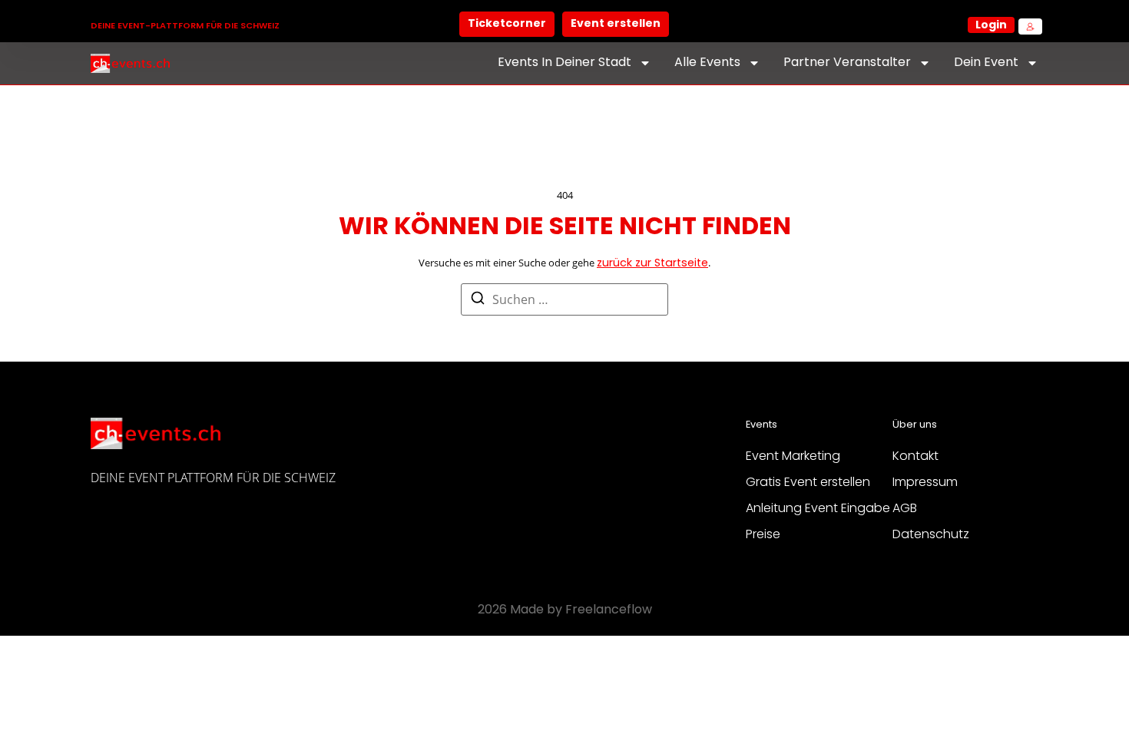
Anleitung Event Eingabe (818, 509)
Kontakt (915, 457)
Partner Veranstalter (847, 63)
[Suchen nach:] (564, 299)
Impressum (925, 483)
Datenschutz (930, 535)
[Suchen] (478, 300)
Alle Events (707, 63)
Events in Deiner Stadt (564, 63)
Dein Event (986, 63)
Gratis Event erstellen (808, 483)
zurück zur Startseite (652, 264)
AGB (904, 509)
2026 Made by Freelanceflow (565, 610)
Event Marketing (793, 457)
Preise (763, 535)
